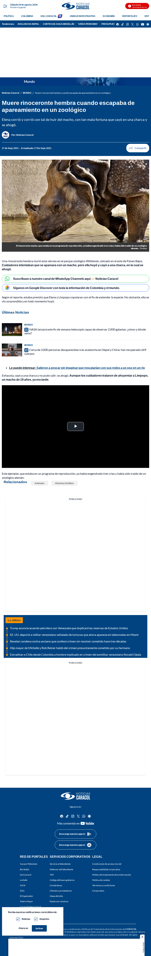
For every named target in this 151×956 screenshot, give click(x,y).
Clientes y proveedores (61, 890)
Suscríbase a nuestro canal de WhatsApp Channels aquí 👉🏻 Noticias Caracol (65, 278)
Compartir (137, 148)
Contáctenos (56, 885)
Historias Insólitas (64, 483)
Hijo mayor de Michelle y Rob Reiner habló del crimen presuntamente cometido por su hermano (70, 648)
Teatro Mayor (26, 901)
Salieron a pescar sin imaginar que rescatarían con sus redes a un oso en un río (90, 367)
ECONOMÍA (109, 16)
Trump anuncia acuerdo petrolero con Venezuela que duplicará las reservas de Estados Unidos (69, 628)
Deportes (44, 919)
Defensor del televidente (61, 869)
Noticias (26, 919)
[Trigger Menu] (5, 6)
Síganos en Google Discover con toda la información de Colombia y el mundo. (66, 288)
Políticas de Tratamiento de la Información (102, 929)
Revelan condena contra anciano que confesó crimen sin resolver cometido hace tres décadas (68, 641)
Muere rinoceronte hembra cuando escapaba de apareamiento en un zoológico (73, 92)
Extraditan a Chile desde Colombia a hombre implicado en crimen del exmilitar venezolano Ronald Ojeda (75, 654)
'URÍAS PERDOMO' (88, 24)
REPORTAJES (129, 16)
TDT (52, 874)
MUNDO (27, 92)
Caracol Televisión (28, 863)
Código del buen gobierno (62, 880)
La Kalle (23, 880)
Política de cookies (101, 880)
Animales (40, 483)
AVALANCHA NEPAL (28, 24)
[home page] (75, 6)
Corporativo (98, 890)
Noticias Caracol (10, 92)
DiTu (22, 890)
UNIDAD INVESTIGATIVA (82, 16)
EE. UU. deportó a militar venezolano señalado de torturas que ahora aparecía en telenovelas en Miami (74, 634)
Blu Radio (24, 869)
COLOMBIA (27, 16)
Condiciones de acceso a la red (106, 863)
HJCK (22, 885)
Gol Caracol (25, 874)
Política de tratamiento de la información (111, 874)
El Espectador (26, 896)
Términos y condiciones (103, 885)
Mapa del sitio (56, 896)
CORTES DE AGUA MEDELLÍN (58, 24)
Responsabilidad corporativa (106, 869)
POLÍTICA (9, 16)
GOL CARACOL (49, 16)
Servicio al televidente (60, 863)
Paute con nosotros (59, 901)
